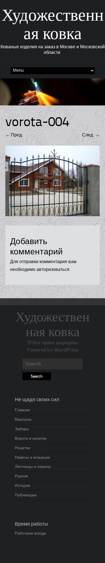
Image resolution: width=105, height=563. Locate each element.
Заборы (22, 429)
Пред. (14, 135)
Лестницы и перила (33, 467)
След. (91, 135)
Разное (21, 476)
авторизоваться (52, 269)
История (22, 486)
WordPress (66, 350)
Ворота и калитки (30, 439)
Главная (22, 410)
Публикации (26, 495)
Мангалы (23, 420)
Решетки (22, 448)
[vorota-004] (52, 215)
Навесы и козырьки (32, 457)
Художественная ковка (52, 325)
